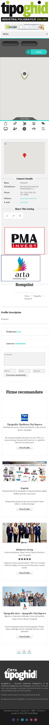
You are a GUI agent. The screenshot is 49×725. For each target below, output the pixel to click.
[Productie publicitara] (5, 128)
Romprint (28, 298)
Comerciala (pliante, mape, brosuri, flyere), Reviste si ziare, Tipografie (24, 553)
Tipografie (37, 296)
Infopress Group (24, 549)
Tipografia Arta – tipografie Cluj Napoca (24, 613)
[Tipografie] (24, 128)
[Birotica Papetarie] (15, 123)
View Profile (24, 448)
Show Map (24, 118)
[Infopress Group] (24, 533)
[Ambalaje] (5, 123)
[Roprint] (24, 471)
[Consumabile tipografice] (24, 123)
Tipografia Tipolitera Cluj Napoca (24, 424)
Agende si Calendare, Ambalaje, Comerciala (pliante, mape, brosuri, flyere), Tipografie (25, 617)
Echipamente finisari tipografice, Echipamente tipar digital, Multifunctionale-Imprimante (24, 492)
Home (27, 296)
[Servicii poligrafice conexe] (15, 128)
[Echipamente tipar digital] (34, 123)
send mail (24, 202)
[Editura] (43, 123)
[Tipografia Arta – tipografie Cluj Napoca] (24, 596)
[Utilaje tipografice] (34, 128)
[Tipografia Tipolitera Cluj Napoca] (24, 407)
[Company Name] (24, 417)
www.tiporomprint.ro (28, 198)
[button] (24, 74)
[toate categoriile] (43, 128)
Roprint (25, 488)
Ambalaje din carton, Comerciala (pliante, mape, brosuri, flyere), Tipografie (24, 428)
